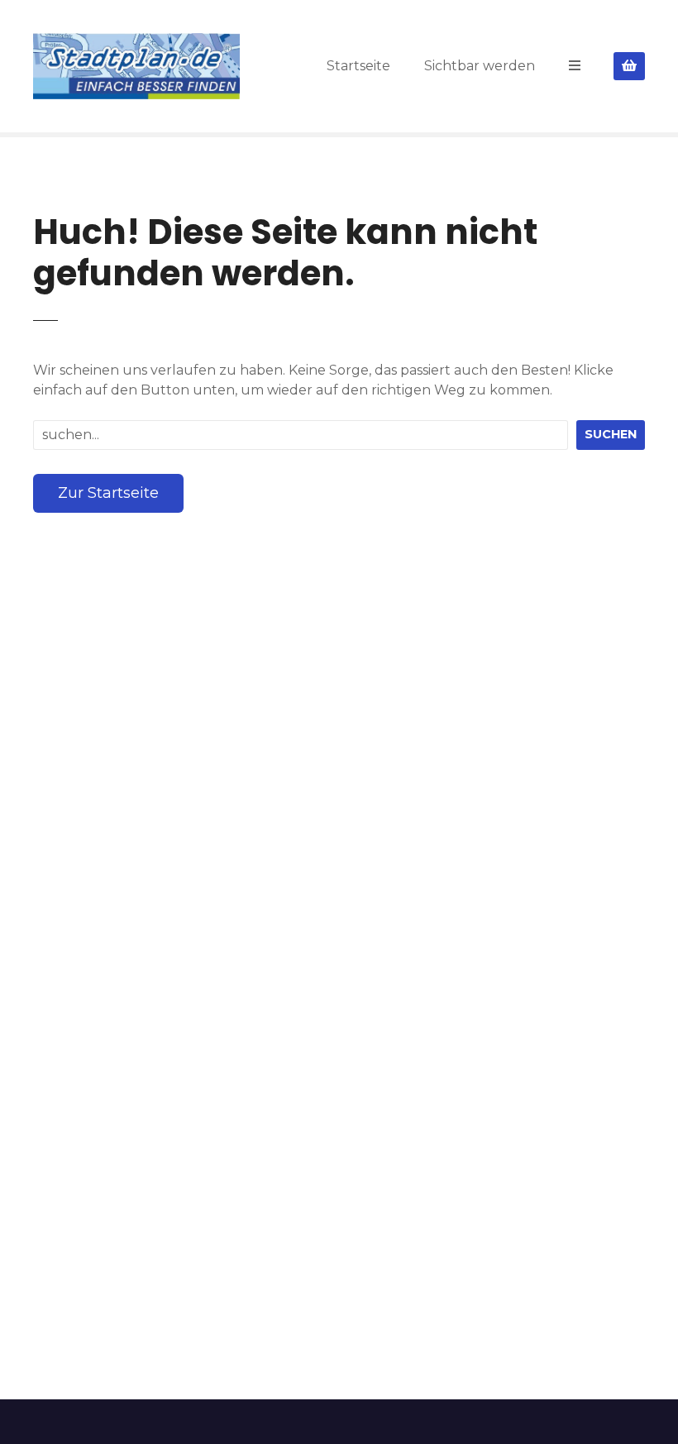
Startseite (358, 66)
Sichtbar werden (479, 66)
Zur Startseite (108, 493)
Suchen (611, 434)
